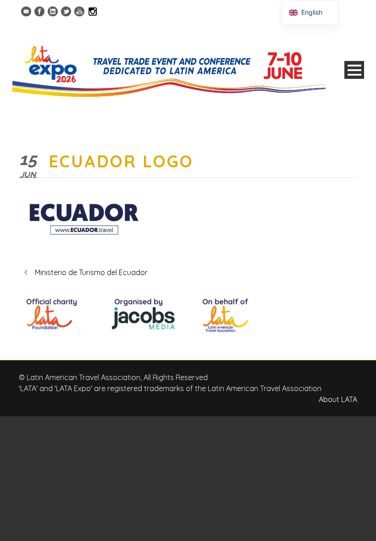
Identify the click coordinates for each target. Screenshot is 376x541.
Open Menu (354, 70)
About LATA (338, 399)
